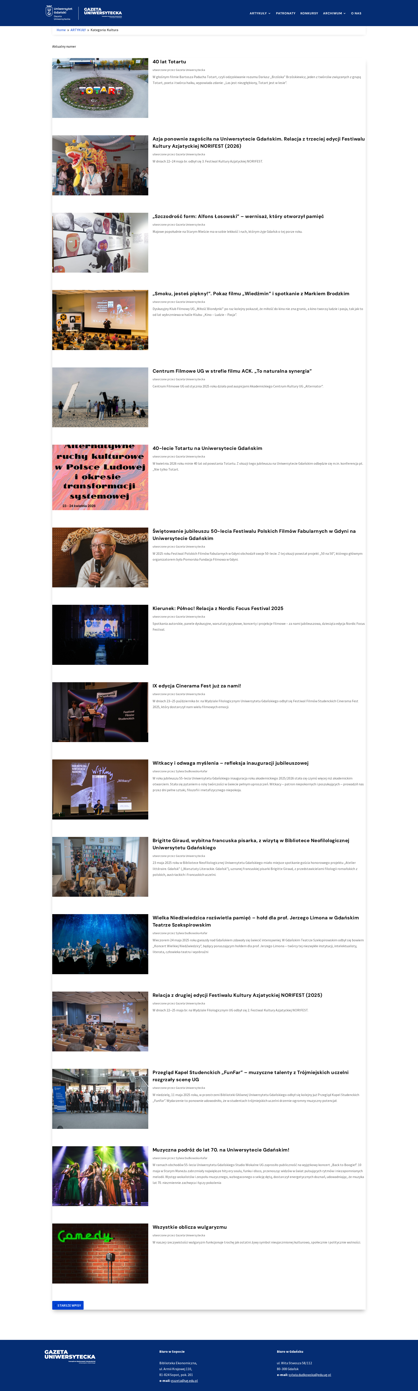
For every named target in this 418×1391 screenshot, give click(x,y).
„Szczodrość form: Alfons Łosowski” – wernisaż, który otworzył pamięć (238, 216)
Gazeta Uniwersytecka (190, 70)
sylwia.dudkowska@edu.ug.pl (310, 1375)
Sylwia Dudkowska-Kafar (191, 771)
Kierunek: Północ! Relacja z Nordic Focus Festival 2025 (218, 608)
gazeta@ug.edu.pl (184, 1380)
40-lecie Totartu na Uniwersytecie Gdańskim (208, 448)
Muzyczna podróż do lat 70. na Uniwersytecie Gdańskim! (221, 1150)
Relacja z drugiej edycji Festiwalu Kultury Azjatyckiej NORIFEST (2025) (237, 995)
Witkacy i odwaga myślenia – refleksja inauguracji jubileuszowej (231, 763)
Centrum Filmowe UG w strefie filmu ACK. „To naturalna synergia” (232, 371)
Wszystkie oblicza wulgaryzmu (190, 1227)
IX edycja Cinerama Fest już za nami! (197, 686)
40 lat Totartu (169, 62)
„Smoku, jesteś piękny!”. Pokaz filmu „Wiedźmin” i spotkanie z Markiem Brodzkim (251, 293)
